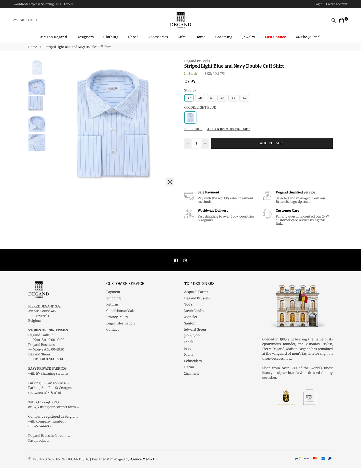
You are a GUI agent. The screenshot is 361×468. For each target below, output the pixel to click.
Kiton (188, 354)
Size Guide (193, 129)
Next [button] (170, 124)
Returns (112, 304)
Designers (85, 37)
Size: (190, 90)
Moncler (190, 317)
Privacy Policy (117, 317)
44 (244, 98)
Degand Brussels (197, 61)
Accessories (158, 37)
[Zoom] (170, 181)
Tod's (188, 304)
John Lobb (192, 336)
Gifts (182, 37)
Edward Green (195, 329)
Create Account (336, 4)
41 (211, 98)
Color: (200, 107)
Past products (38, 441)
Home (200, 37)
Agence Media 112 (144, 459)
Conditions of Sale (120, 311)
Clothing (110, 37)
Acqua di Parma (196, 292)
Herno (189, 367)
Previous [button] (53, 124)
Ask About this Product (228, 129)
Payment (113, 292)
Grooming (224, 37)
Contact (112, 329)
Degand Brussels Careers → (49, 436)
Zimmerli (191, 373)
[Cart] (341, 20)
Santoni (190, 323)
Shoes (133, 37)
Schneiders (193, 361)
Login (318, 4)
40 (200, 98)
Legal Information (120, 323)
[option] (112, 124)
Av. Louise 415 (58, 383)
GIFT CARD (28, 20)
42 (222, 98)
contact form (66, 407)
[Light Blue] (190, 117)
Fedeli (188, 342)
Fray (187, 348)
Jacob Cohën (194, 311)
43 (233, 98)
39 (189, 98)
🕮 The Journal (308, 37)
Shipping (113, 298)
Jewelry (248, 37)
